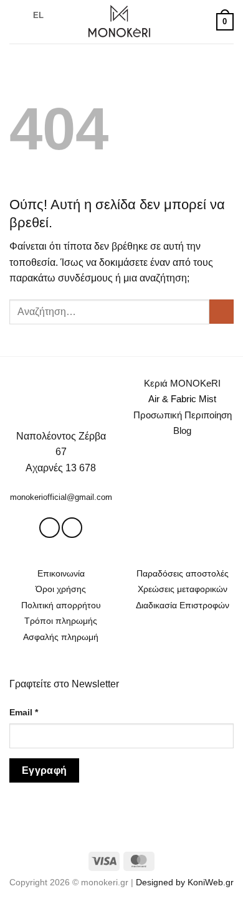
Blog (182, 430)
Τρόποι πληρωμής (60, 621)
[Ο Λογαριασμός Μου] (201, 21)
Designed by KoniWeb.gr (185, 882)
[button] (16, 21)
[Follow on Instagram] (49, 527)
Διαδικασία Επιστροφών (182, 605)
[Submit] (221, 311)
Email (23, 712)
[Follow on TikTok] (72, 527)
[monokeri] (119, 22)
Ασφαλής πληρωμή (60, 637)
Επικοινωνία (61, 573)
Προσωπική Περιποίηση (182, 415)
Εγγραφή (44, 770)
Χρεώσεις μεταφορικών (182, 589)
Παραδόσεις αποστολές (182, 573)
